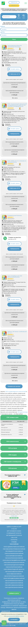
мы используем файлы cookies (15, 616)
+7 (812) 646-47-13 (14, 5)
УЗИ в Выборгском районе (14, 551)
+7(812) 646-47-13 (14, 188)
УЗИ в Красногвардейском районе (14, 560)
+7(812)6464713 (14, 134)
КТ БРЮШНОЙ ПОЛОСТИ (14, 533)
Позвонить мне (14, 2)
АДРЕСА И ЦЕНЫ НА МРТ (14, 526)
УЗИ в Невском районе (14, 574)
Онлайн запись (15, 69)
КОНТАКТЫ (14, 539)
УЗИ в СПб (14, 537)
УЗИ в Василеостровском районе (14, 549)
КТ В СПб (14, 529)
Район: (2, 26)
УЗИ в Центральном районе (14, 587)
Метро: (2, 32)
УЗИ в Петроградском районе (14, 576)
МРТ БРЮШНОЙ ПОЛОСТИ (14, 535)
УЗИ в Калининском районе (14, 553)
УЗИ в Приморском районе (14, 580)
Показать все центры (14, 386)
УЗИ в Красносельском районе (14, 562)
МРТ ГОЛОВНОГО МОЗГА (14, 531)
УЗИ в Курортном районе (14, 567)
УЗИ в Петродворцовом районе (14, 578)
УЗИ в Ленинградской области (14, 569)
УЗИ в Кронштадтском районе (14, 565)
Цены (23, 15)
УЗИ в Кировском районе (14, 555)
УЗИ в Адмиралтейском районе (14, 546)
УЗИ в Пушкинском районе (14, 583)
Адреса (18, 15)
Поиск (14, 39)
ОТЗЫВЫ (14, 542)
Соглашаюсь (14, 619)
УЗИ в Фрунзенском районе (14, 585)
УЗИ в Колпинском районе (14, 558)
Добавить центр (14, 593)
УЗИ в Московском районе (14, 571)
